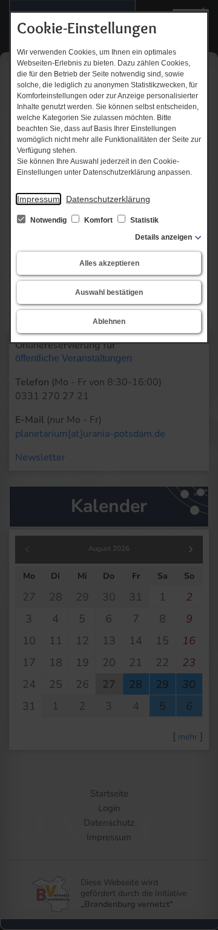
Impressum (38, 199)
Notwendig (48, 220)
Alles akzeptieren (109, 263)
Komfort (98, 220)
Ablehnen (109, 321)
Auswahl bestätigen (109, 292)
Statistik (143, 220)
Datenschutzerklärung (108, 199)
